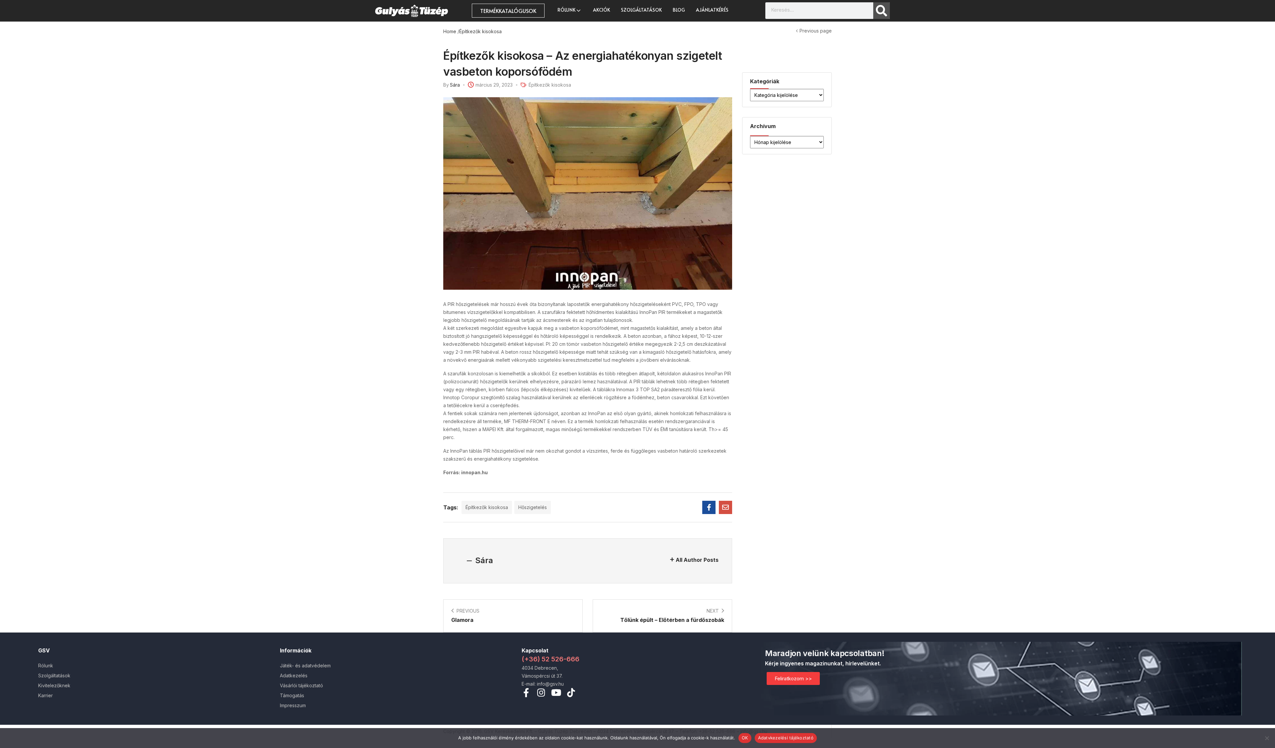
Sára (455, 85)
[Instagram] (541, 692)
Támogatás (292, 695)
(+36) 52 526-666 (550, 659)
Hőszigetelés (532, 507)
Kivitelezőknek (54, 685)
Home (449, 31)
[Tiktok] (570, 692)
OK (745, 737)
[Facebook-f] (526, 692)
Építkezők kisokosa (480, 31)
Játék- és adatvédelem (305, 665)
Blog (679, 10)
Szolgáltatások (641, 10)
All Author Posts (697, 560)
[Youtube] (556, 692)
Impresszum (293, 705)
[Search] (881, 10)
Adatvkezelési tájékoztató (785, 737)
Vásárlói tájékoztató (301, 685)
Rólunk (566, 10)
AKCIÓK (601, 10)
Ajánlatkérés (712, 10)
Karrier (45, 695)
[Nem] (1266, 738)
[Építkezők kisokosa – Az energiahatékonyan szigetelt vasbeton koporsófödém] (709, 507)
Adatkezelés (293, 675)
